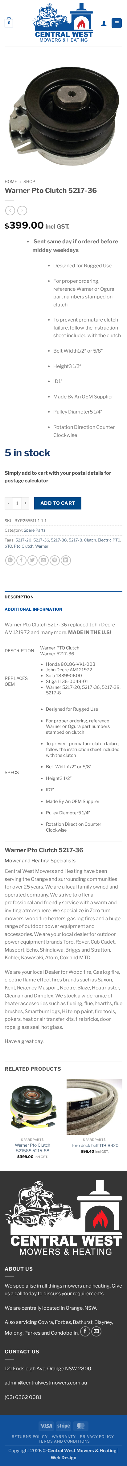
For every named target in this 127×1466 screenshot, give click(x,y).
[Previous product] (22, 210)
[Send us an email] (96, 1331)
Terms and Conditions (64, 1441)
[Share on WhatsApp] (10, 560)
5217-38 (59, 540)
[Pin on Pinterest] (55, 560)
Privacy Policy (97, 1436)
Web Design (63, 1457)
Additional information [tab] (34, 609)
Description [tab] (19, 597)
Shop (29, 181)
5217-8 (75, 540)
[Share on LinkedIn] (66, 560)
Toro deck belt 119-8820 (94, 1145)
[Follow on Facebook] (85, 1331)
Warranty (64, 1436)
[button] (9, 23)
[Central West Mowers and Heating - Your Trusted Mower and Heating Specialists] (62, 23)
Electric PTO (109, 540)
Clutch (90, 540)
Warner (41, 546)
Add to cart (58, 503)
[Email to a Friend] (44, 560)
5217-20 (23, 540)
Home (11, 181)
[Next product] (10, 210)
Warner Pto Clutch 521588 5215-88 (32, 1148)
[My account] (104, 23)
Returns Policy (30, 1436)
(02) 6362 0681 (23, 1397)
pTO (8, 546)
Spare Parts (35, 530)
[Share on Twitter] (32, 560)
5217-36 (41, 540)
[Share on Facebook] (21, 560)
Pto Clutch (23, 546)
